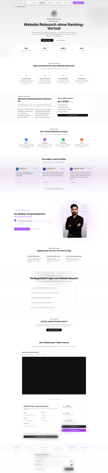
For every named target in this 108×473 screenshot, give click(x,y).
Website (43, 412)
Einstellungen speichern (41, 469)
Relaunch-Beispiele (60, 40)
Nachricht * (26, 423)
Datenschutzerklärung (42, 457)
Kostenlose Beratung (78, 2)
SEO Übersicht (30, 449)
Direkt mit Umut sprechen (21, 229)
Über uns (69, 449)
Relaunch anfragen (47, 40)
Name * (25, 412)
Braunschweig (57, 449)
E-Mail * (25, 418)
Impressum (84, 449)
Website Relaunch (21, 6)
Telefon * (43, 418)
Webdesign (16, 449)
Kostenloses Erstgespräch (54, 329)
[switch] (72, 461)
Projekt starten (74, 426)
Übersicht (43, 449)
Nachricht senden (41, 436)
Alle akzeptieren (68, 469)
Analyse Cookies (38, 464)
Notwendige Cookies (39, 460)
